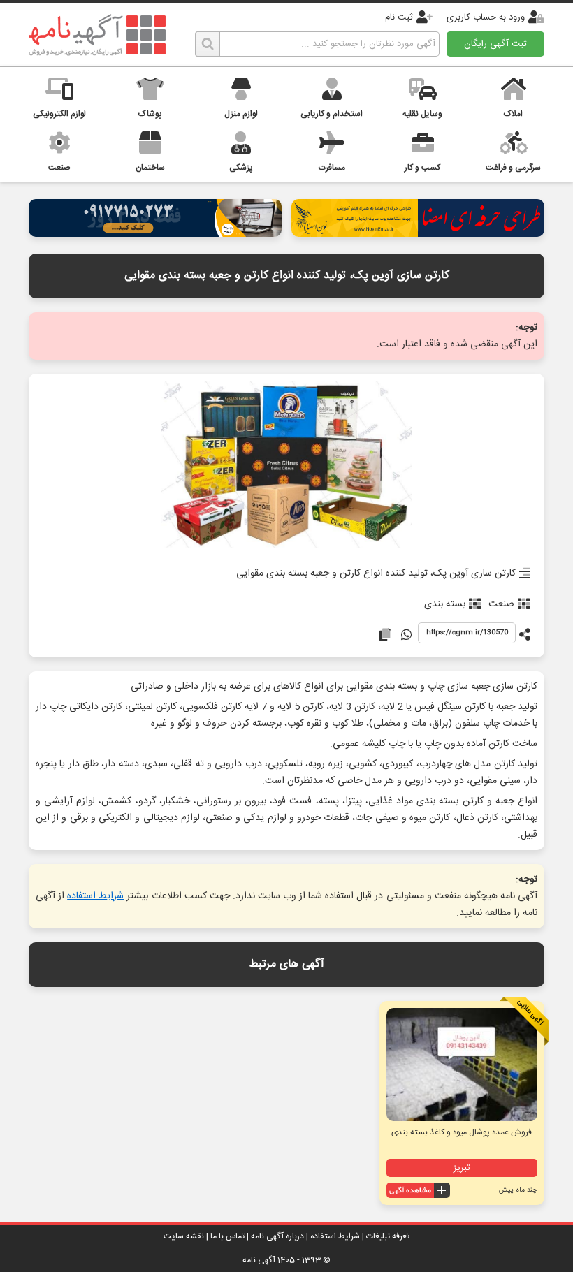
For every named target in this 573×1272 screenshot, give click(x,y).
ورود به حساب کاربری (486, 17)
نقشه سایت (184, 1236)
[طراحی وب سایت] (155, 233)
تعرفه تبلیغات (387, 1236)
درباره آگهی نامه (277, 1236)
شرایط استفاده (95, 896)
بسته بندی (444, 604)
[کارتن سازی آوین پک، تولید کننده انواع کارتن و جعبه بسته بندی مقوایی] (286, 465)
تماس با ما (227, 1236)
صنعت (501, 604)
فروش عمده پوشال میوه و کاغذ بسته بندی (461, 1132)
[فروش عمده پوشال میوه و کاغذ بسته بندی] (461, 1064)
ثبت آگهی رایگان (495, 44)
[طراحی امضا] (417, 233)
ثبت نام (399, 17)
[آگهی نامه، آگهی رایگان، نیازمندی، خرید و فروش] (97, 35)
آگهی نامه (258, 1260)
